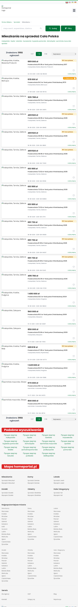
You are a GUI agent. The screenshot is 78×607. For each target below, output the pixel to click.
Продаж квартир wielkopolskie (48, 454)
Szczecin (4, 529)
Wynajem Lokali (59, 483)
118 (38, 54)
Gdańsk (4, 521)
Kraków (4, 514)
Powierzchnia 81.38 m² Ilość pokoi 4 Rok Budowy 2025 (47, 225)
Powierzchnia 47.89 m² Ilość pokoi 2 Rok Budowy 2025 (47, 350)
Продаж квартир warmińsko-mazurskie (48, 442)
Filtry (70, 28)
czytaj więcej (72, 74)
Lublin (4, 532)
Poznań (4, 519)
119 (45, 54)
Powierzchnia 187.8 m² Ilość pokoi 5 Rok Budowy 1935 (47, 404)
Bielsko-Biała (6, 534)
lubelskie (19, 41)
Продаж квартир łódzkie (10, 448)
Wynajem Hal (58, 495)
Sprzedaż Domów (33, 480)
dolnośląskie (51, 41)
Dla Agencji (5, 594)
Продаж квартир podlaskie (29, 454)
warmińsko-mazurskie (64, 41)
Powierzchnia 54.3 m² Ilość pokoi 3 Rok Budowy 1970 (47, 82)
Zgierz (4, 539)
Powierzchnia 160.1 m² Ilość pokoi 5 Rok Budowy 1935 (47, 386)
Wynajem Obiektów (34, 495)
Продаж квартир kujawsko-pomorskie (10, 442)
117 (32, 54)
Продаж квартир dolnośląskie (29, 442)
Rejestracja (57, 599)
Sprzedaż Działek (7, 493)
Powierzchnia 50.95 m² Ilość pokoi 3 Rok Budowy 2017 (47, 65)
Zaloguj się (31, 599)
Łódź (3, 526)
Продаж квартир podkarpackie (48, 448)
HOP (29, 594)
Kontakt (4, 599)
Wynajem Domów (33, 483)
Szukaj (54, 28)
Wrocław (4, 516)
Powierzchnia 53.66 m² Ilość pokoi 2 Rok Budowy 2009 (47, 332)
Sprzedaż (17, 22)
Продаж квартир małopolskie (10, 436)
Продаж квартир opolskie (67, 442)
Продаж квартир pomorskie (67, 448)
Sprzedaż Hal (58, 493)
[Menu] (74, 10)
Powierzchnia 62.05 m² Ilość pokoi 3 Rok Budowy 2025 (47, 279)
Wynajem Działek (7, 495)
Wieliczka (5, 537)
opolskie (5, 43)
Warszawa (5, 511)
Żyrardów (5, 544)
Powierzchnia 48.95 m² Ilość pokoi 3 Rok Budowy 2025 (47, 118)
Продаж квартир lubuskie (10, 454)
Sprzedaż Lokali (59, 480)
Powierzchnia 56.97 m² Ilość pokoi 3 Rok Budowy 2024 (47, 368)
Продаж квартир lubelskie (48, 436)
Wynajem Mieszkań (8, 483)
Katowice (5, 524)
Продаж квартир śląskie (29, 436)
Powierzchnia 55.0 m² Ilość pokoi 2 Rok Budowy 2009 (47, 314)
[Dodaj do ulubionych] (74, 70)
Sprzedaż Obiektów (34, 493)
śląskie (13, 41)
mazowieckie (27, 41)
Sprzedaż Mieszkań (8, 480)
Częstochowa (6, 542)
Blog (55, 594)
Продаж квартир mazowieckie (67, 436)
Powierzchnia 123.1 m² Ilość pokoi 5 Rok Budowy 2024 (47, 297)
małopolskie (6, 41)
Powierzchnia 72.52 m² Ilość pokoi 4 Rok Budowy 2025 (47, 172)
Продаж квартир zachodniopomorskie (29, 448)
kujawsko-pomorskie (39, 41)
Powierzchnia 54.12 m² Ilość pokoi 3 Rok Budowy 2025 (47, 100)
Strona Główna (7, 22)
